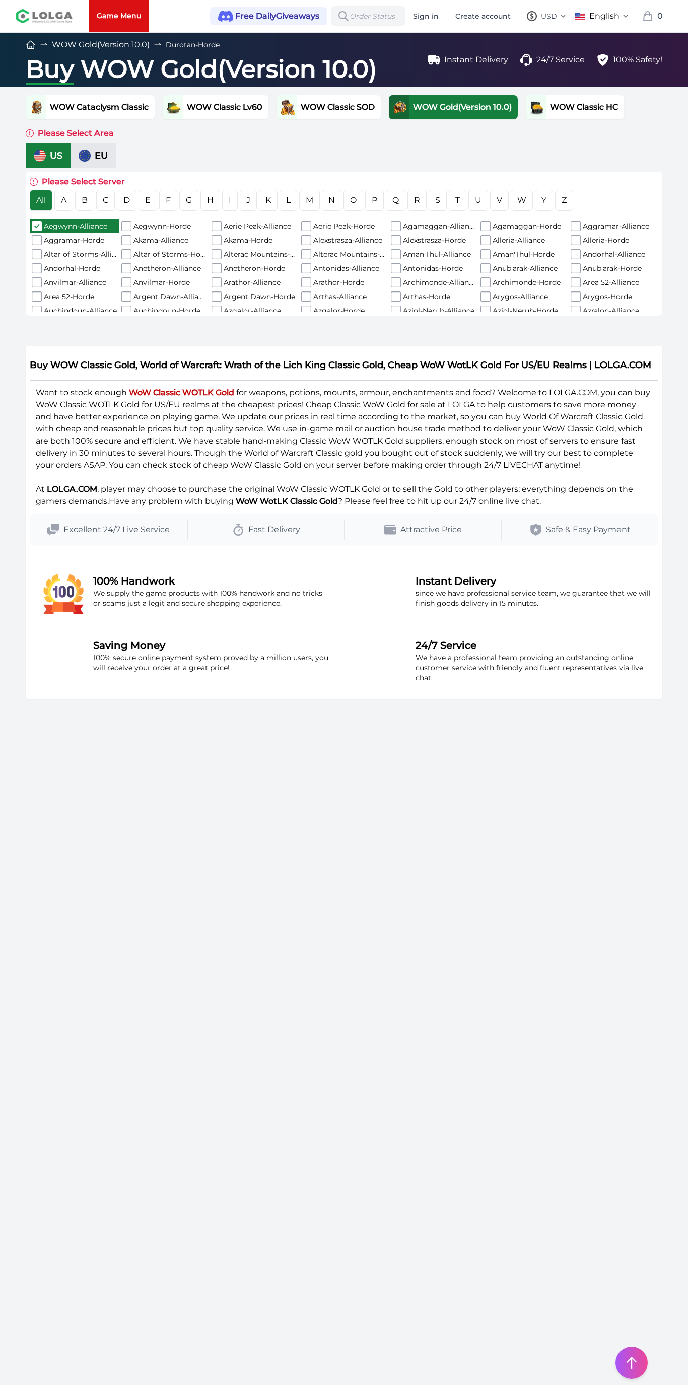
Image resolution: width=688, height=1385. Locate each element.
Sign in (426, 16)
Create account (483, 16)
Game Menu (119, 15)
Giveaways (277, 16)
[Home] (31, 45)
